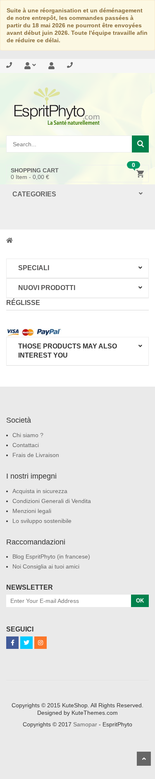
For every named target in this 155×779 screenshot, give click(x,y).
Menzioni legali (31, 511)
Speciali (33, 267)
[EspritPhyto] (77, 106)
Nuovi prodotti (46, 287)
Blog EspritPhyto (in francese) (51, 556)
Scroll (144, 759)
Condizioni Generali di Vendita (51, 501)
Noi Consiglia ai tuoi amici (45, 566)
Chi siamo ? (27, 435)
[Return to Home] (9, 240)
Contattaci (25, 445)
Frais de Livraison (35, 455)
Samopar (85, 724)
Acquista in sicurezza (39, 491)
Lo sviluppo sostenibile (42, 521)
